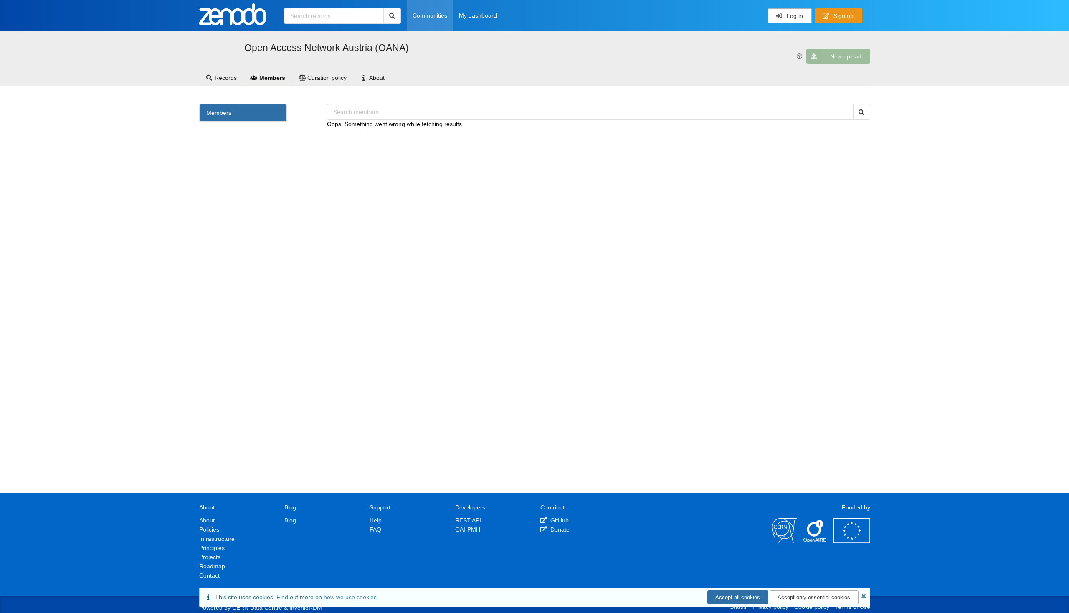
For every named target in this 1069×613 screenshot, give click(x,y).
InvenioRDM (305, 607)
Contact (209, 575)
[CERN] (784, 541)
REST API (468, 520)
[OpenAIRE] (815, 541)
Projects (209, 557)
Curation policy (327, 77)
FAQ (375, 529)
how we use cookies (350, 597)
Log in (794, 16)
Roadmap (212, 566)
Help (376, 520)
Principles (212, 548)
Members (272, 77)
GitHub (559, 520)
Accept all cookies (737, 597)
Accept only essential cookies (814, 597)
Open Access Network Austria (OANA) (326, 47)
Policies (209, 529)
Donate (559, 529)
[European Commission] (851, 541)
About (377, 77)
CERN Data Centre (257, 607)
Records (226, 77)
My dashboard (478, 15)
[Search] (392, 16)
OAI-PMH (467, 529)
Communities (430, 15)
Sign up (843, 16)
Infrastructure (217, 538)
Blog (290, 520)
